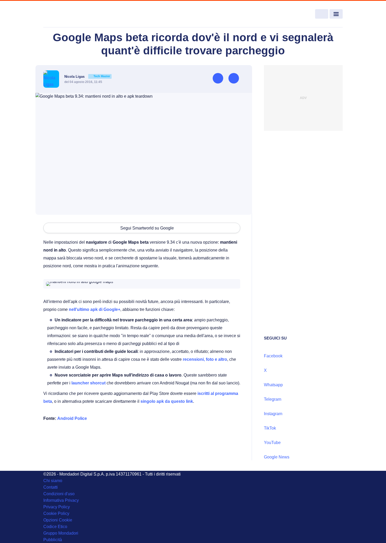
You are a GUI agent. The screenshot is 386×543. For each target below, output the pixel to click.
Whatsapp (273, 385)
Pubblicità (52, 539)
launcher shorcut (88, 383)
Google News (276, 457)
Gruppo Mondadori (60, 533)
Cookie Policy (56, 513)
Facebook (273, 356)
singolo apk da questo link (166, 401)
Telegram (272, 399)
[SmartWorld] (73, 14)
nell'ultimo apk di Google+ (94, 309)
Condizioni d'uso (59, 494)
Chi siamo (52, 480)
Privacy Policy (56, 507)
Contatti (50, 487)
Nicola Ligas (87, 77)
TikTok (270, 428)
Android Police (72, 418)
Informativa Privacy (61, 500)
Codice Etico (55, 526)
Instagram (273, 413)
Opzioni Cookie (57, 520)
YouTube (272, 442)
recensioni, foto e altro (205, 359)
